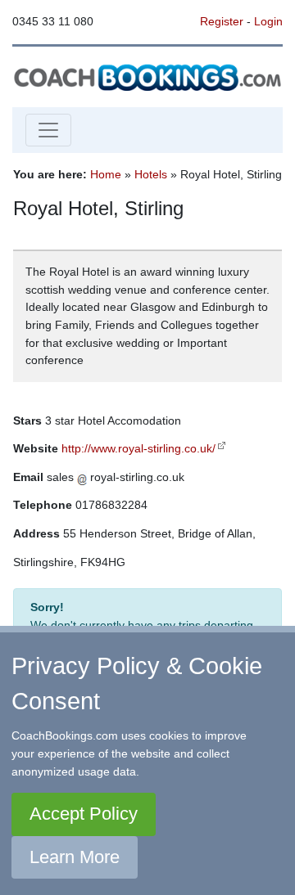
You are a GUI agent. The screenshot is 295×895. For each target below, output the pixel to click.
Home (105, 174)
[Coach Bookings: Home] (147, 76)
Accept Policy (84, 813)
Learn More (75, 857)
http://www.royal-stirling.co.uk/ (138, 448)
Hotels (150, 174)
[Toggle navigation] (48, 130)
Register (221, 21)
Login (268, 21)
